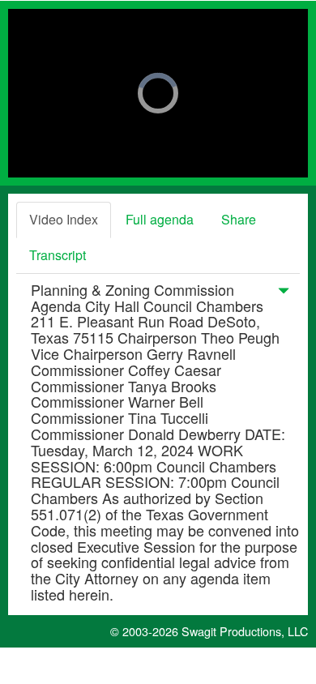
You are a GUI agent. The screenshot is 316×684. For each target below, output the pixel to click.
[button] (283, 293)
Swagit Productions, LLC (244, 630)
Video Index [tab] (63, 219)
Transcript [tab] (57, 255)
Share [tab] (238, 219)
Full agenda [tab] (160, 219)
